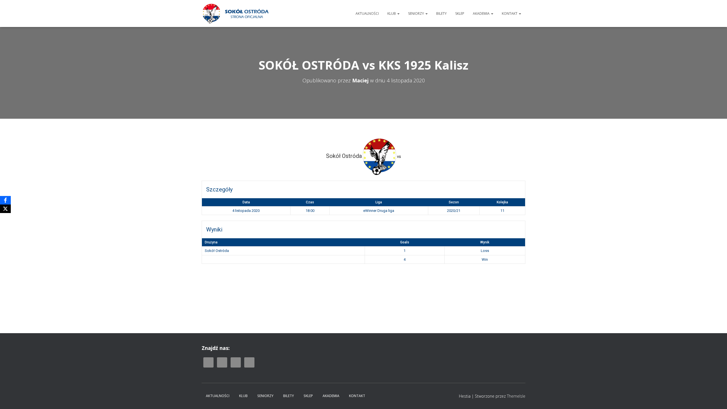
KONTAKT (510, 13)
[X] (5, 208)
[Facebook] (5, 200)
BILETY (441, 13)
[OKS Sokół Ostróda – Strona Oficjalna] (235, 13)
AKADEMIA (481, 13)
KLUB (392, 13)
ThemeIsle (516, 396)
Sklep (459, 13)
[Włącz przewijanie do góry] (716, 398)
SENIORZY (416, 13)
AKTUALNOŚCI (367, 13)
